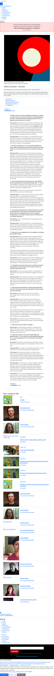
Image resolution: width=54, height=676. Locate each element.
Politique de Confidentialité (15, 671)
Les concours (5, 636)
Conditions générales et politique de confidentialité (27, 656)
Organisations (5, 14)
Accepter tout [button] (4, 674)
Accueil (4, 621)
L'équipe (4, 641)
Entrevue (10, 99)
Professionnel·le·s (6, 12)
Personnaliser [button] (21, 674)
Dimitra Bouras (11, 100)
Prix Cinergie (5, 639)
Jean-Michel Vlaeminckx (13, 102)
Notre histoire (5, 637)
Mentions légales (14, 665)
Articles (4, 7)
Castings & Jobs (6, 15)
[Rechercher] (1, 4)
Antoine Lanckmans (12, 103)
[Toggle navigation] (1, 22)
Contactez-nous (6, 642)
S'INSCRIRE (14, 651)
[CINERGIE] (5, 6)
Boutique (4, 17)
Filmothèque (5, 10)
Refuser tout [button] (13, 674)
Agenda (4, 9)
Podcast (4, 18)
